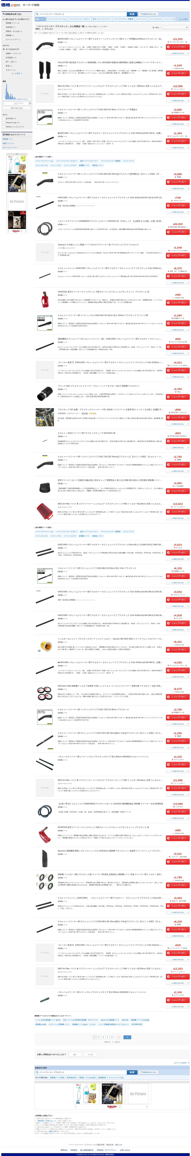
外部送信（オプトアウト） (107, 1150)
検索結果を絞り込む (149, 14)
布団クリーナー (8, 143)
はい (75, 1054)
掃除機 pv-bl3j (40, 1024)
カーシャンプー (13, 39)
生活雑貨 (11, 58)
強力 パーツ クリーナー (102, 19)
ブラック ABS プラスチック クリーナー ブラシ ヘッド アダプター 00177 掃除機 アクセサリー (99, 386)
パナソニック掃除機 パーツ (59, 1024)
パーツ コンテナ (70, 165)
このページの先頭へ (180, 1063)
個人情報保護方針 (87, 1150)
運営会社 (64, 1150)
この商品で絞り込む (177, 53)
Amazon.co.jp (13, 122)
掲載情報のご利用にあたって (47, 1121)
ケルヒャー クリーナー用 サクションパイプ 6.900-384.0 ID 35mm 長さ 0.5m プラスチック (97, 568)
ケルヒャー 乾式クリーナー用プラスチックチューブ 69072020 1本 (87, 433)
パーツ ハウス (169, 19)
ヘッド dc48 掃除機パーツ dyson (47, 1020)
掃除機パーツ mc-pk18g (140, 1020)
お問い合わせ (125, 1150)
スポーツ (10, 70)
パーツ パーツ (141, 19)
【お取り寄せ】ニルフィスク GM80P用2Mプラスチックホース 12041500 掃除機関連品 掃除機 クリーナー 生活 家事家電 (110, 804)
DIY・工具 (11, 62)
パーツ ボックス (155, 19)
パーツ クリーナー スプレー (79, 19)
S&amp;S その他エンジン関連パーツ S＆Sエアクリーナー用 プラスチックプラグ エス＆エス (98, 244)
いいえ (90, 1054)
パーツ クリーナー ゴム (57, 19)
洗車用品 (10, 27)
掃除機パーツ (13, 23)
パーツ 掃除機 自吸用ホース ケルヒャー (114, 1024)
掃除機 (10, 35)
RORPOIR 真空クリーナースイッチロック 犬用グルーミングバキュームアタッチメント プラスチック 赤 (103, 827)
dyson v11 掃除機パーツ (110, 1020)
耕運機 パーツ (84, 165)
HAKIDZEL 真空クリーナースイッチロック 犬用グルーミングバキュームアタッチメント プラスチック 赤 (103, 292)
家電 (9, 66)
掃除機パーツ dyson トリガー (84, 1024)
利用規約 (74, 1150)
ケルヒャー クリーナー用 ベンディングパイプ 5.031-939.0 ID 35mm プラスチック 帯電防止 (97, 109)
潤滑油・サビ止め (14, 31)
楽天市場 (11, 118)
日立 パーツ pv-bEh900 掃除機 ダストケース (80, 1020)
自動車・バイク (13, 53)
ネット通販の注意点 (51, 1131)
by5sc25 (125, 1020)
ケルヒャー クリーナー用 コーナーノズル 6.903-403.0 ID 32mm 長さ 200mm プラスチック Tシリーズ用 (103, 315)
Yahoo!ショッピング (15, 127)
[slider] (3, 99)
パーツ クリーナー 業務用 (123, 19)
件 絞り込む (17, 108)
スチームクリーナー (10, 147)
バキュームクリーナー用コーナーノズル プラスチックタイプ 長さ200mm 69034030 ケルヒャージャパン (103, 756)
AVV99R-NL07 (137, 1024)
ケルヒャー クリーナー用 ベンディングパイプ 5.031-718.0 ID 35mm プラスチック (93, 709)
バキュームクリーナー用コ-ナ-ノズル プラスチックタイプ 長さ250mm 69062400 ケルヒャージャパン (102, 992)
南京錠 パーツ (97, 165)
